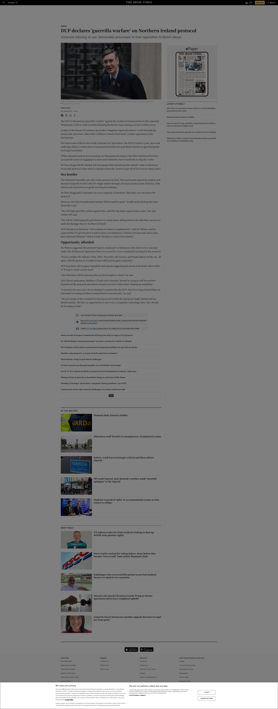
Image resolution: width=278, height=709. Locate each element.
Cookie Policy (69, 700)
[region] (139, 695)
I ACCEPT (207, 692)
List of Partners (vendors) (137, 695)
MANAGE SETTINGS (207, 698)
